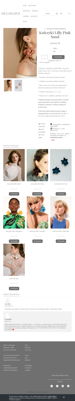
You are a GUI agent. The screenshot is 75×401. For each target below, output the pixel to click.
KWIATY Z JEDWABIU (9, 345)
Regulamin (28, 365)
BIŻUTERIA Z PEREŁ (8, 347)
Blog (26, 357)
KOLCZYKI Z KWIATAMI (9, 350)
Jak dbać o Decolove (10, 357)
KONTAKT (27, 360)
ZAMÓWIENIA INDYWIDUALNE (11, 360)
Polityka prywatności (10, 370)
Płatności (28, 368)
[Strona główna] (11, 13)
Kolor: (55, 48)
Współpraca (7, 365)
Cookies (27, 370)
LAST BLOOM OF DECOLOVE (11, 355)
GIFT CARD (28, 350)
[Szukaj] (57, 13)
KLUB (26, 345)
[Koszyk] (65, 15)
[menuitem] (24, 5)
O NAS (26, 355)
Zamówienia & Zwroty (10, 368)
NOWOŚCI (27, 347)
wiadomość (46, 102)
